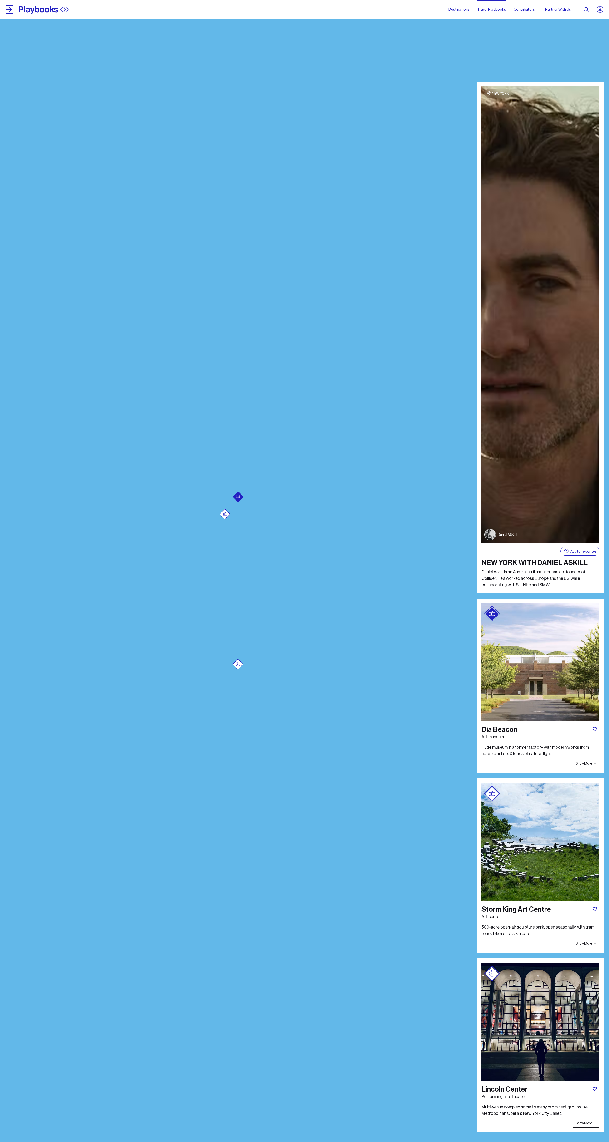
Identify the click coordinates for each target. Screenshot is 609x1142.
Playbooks (38, 9)
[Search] (586, 9)
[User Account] (602, 9)
